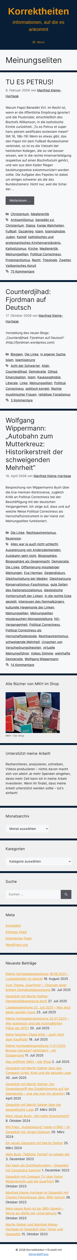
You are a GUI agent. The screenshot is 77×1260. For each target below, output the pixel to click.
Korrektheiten (38, 11)
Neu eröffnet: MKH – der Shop (28, 1062)
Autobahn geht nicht (21, 556)
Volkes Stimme (42, 653)
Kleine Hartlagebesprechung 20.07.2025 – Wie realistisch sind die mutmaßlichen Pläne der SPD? (37, 1023)
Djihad (52, 371)
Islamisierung (25, 360)
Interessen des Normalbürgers (41, 601)
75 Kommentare (22, 271)
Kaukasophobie (49, 377)
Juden (10, 237)
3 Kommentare (22, 400)
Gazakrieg (25, 231)
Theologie (49, 260)
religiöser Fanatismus (54, 394)
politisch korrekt (37, 389)
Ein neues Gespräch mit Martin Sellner (34, 1143)
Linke (24, 383)
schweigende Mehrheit (23, 642)
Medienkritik (40, 214)
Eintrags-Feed (16, 932)
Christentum (20, 214)
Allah (45, 366)
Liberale (12, 383)
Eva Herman (33, 573)
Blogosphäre (47, 556)
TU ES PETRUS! (29, 82)
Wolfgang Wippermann (41, 659)
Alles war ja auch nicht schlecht (34, 544)
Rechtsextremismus (41, 533)
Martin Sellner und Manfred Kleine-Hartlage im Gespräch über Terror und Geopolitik (34, 1229)
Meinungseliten (17, 254)
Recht (36, 260)
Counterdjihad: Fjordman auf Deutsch (28, 299)
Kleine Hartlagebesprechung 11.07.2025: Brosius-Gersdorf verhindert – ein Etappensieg (36, 1050)
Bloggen (17, 354)
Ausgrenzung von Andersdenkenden (33, 550)
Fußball (11, 231)
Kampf (21, 237)
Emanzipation (16, 377)
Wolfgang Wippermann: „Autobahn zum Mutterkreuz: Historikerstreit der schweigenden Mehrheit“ (34, 443)
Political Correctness (45, 254)
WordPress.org (17, 945)
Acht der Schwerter (25, 366)
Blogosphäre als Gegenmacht (28, 561)
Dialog (30, 225)
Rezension (13, 538)
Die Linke (31, 354)
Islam (39, 231)
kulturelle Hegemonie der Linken (30, 607)
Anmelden (13, 925)
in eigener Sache (52, 354)
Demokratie (37, 371)
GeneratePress (39, 1254)
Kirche (33, 248)
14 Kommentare (22, 665)
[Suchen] (66, 894)
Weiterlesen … (19, 200)
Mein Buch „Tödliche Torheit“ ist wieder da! (38, 1154)
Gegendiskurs (54, 573)
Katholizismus (16, 248)
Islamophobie (55, 231)
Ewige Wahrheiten (50, 225)
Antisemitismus (22, 220)
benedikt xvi (45, 220)
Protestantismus (18, 260)
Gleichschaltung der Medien (27, 579)
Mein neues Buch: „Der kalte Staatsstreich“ (38, 1116)
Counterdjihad (16, 371)
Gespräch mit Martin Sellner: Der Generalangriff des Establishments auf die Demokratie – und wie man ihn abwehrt (37, 1089)
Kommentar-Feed (19, 938)
